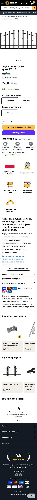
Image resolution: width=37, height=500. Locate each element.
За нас (4, 426)
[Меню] (3, 3)
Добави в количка (19, 127)
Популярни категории (10, 432)
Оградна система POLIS (10, 19)
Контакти (5, 444)
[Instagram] (20, 474)
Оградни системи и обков (17, 16)
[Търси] (34, 8)
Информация (7, 438)
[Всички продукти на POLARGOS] (6, 73)
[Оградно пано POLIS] (12, 370)
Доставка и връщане (11, 279)
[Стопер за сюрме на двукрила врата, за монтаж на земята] (12, 329)
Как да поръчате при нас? (13, 274)
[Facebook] (16, 474)
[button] (26, 467)
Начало (4, 16)
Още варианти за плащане (18, 132)
